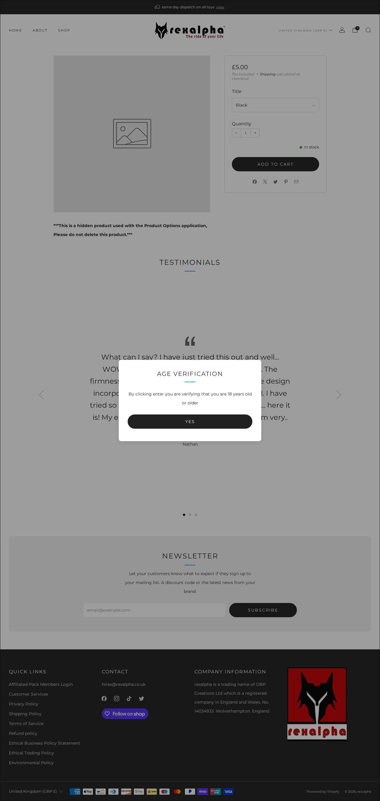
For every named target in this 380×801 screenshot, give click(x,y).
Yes (190, 421)
